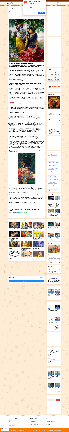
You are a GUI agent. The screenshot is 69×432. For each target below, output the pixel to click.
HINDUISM (16, 2)
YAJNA (58, 187)
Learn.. (7, 428)
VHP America (33, 425)
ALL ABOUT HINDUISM (54, 156)
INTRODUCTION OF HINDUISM (52, 176)
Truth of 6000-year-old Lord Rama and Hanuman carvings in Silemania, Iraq (57, 389)
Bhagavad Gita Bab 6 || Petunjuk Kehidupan (53, 256)
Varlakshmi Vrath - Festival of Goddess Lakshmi (54, 125)
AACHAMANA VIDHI (50, 238)
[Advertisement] (31, 16)
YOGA (49, 188)
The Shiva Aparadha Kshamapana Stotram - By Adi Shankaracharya (26, 248)
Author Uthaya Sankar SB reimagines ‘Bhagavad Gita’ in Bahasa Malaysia (51, 295)
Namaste (56, 237)
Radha (32, 209)
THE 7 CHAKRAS (51, 184)
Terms (55, 430)
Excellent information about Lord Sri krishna (26, 229)
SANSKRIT (56, 179)
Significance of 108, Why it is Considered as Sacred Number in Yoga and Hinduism (50, 203)
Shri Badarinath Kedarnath (51, 425)
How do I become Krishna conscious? (37, 229)
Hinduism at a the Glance (50, 323)
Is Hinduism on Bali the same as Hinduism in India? (51, 311)
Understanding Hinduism (52, 185)
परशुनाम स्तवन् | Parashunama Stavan (50, 388)
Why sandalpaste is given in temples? (54, 132)
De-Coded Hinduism (51, 159)
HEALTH (53, 2)
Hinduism (56, 168)
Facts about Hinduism (52, 160)
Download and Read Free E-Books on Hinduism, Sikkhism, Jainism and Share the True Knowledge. (54, 90)
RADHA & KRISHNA (37, 209)
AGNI (49, 156)
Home (9, 7)
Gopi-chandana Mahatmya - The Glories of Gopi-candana (18, 103)
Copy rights (48, 430)
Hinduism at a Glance (52, 174)
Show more (42, 220)
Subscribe (41, 12)
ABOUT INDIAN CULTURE (52, 154)
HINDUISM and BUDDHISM (52, 165)
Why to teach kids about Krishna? (37, 258)
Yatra (55, 188)
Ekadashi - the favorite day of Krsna (14, 229)
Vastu (58, 185)
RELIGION (49, 2)
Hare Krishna (17, 209)
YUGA (52, 188)
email (58, 79)
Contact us (39, 430)
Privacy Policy (43, 430)
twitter (52, 74)
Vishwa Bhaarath (33, 421)
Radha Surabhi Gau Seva (51, 421)
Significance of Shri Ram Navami (57, 228)
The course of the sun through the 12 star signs (14, 258)
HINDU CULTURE (57, 162)
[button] (61, 3)
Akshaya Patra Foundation (51, 420)
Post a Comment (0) (26, 281)
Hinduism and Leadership (52, 173)
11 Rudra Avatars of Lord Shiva (54, 113)
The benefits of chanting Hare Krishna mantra (38, 248)
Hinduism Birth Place (51, 171)
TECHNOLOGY (54, 182)
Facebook (15, 212)
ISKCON (48, 424)
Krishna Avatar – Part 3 (13, 102)
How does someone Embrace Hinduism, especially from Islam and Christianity (57, 325)
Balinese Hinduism (51, 157)
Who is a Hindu (54, 187)
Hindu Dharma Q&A (51, 168)
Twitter (20, 212)
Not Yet (34, 12)
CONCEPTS (21, 2)
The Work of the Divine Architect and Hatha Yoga (51, 214)
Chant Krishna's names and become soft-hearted (25, 258)
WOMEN (50, 187)
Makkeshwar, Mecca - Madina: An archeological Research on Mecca (54, 119)
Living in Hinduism (51, 179)
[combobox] (30, 9)
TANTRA (50, 182)
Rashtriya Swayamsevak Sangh (36, 424)
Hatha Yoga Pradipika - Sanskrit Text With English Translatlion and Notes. (57, 203)
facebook (51, 72)
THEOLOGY (55, 184)
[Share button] (28, 212)
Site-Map (51, 430)
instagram (58, 74)
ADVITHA (57, 154)
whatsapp (58, 72)
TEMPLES (58, 182)
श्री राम (49, 190)
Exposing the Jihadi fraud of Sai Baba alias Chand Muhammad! (57, 295)
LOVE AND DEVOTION (26, 209)
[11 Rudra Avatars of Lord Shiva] (54, 102)
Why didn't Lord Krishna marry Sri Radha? (16, 104)
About (36, 430)
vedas (58, 188)
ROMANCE (12, 7)
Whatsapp (24, 212)
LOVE (21, 209)
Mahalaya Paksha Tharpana (49, 228)
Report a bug (58, 430)
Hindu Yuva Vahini (34, 420)
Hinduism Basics (51, 170)
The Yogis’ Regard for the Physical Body (57, 214)
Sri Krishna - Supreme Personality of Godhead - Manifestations (13, 238)
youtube (51, 79)
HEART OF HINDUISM (51, 162)
